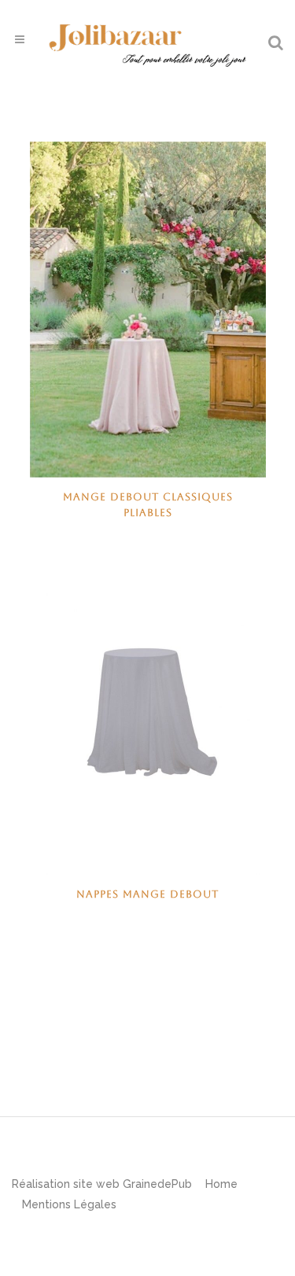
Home (221, 1184)
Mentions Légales (69, 1204)
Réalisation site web (66, 1184)
